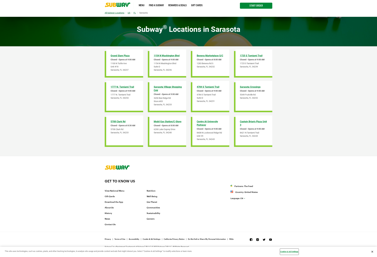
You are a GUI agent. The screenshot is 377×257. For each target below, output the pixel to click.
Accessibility (134, 239)
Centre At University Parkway (207, 123)
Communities (153, 208)
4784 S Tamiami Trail (208, 87)
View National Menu (114, 191)
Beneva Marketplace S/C (210, 55)
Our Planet (152, 202)
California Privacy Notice (174, 239)
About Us (109, 208)
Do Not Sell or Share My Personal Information (207, 239)
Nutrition (151, 191)
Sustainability (153, 213)
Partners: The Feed (243, 186)
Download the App (114, 202)
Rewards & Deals (177, 5)
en (236, 198)
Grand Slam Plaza (120, 55)
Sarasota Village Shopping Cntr (168, 89)
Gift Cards (197, 5)
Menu (141, 5)
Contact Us (110, 225)
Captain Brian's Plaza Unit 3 (253, 123)
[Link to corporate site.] (117, 177)
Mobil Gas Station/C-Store (167, 121)
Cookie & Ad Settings (151, 239)
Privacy (108, 239)
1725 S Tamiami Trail (251, 55)
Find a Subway (156, 5)
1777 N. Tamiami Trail (122, 87)
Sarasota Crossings (250, 87)
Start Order (256, 5)
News (107, 219)
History (108, 213)
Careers (150, 219)
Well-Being (152, 197)
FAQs (231, 239)
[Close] (372, 251)
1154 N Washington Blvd (167, 55)
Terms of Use (119, 239)
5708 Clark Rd (118, 121)
